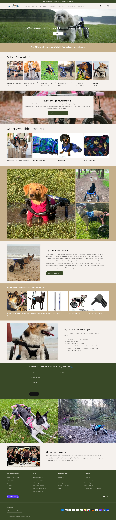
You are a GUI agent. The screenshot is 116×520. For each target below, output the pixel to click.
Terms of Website (88, 485)
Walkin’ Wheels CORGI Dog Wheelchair (99, 82)
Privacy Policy (87, 477)
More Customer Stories (54, 273)
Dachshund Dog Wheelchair (40, 488)
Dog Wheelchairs (11, 480)
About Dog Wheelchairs (13, 477)
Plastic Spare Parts (95, 313)
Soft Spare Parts (74, 313)
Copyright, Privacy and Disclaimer (92, 488)
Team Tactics (84, 456)
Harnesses (9, 485)
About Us (60, 480)
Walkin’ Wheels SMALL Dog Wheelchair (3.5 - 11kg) (31, 82)
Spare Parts (10, 483)
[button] (43, 6)
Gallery (60, 488)
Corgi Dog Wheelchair (38, 491)
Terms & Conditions (89, 480)
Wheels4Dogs (12, 516)
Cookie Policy (87, 483)
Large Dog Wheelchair (38, 485)
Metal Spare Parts (54, 313)
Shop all (58, 33)
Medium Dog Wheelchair (39, 483)
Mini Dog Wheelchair (38, 477)
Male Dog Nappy (90, 161)
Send (34, 394)
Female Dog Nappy (39, 161)
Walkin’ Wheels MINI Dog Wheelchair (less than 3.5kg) (14, 82)
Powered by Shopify (20, 516)
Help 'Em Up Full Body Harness (18, 161)
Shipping (60, 483)
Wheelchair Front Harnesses (17, 313)
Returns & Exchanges (63, 485)
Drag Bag (61, 161)
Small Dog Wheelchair (38, 480)
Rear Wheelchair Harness (36, 313)
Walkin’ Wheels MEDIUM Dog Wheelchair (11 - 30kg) (48, 82)
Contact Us (61, 477)
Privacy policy (28, 516)
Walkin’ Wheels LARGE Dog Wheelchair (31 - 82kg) (65, 82)
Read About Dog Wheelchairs (58, 113)
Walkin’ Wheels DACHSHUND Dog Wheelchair (83, 82)
